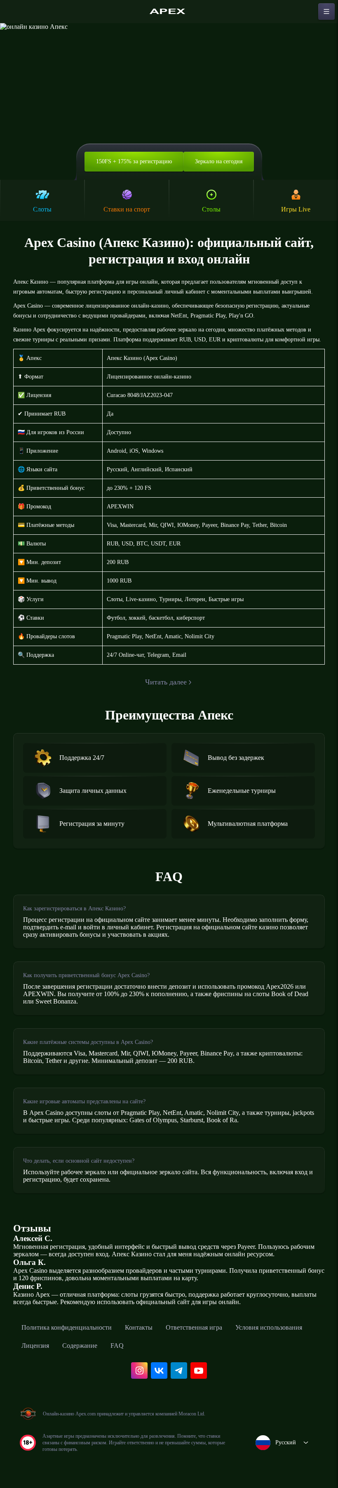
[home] (169, 11)
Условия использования (268, 1327)
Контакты (139, 1327)
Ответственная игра (194, 1327)
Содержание (79, 1345)
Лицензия (35, 1345)
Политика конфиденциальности (66, 1327)
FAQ (117, 1345)
